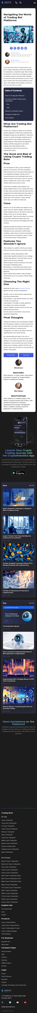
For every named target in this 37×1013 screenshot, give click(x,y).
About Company (6, 951)
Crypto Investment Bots (8, 846)
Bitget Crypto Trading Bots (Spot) (11, 881)
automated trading (24, 288)
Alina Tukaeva (15, 60)
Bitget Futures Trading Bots (9, 884)
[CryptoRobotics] (6, 991)
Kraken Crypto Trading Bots (9, 872)
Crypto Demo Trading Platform (10, 925)
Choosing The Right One (12, 114)
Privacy (3, 973)
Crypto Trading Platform (8, 922)
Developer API (5, 941)
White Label (4, 944)
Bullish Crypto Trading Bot (9, 840)
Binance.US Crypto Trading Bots (10, 864)
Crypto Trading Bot (7, 820)
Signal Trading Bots (7, 852)
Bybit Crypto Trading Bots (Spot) (11, 875)
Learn (3, 912)
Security (3, 966)
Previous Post (11, 355)
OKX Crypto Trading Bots (8, 867)
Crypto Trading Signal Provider (10, 928)
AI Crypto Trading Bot (7, 826)
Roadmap (4, 960)
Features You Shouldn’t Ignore (14, 111)
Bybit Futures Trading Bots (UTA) (11, 878)
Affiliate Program (6, 963)
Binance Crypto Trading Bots (9, 861)
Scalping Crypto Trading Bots (10, 849)
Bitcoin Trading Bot (7, 834)
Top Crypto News (6, 909)
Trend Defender (6, 934)
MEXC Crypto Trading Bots (9, 890)
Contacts (4, 957)
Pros (7, 104)
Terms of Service (6, 976)
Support (3, 914)
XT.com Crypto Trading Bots (9, 896)
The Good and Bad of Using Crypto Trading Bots (15, 100)
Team (3, 954)
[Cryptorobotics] (6, 2)
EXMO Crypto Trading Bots (9, 899)
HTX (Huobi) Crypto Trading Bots (11, 887)
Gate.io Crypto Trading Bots (9, 902)
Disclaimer (4, 979)
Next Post (26, 355)
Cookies (3, 982)
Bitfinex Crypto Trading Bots (9, 893)
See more (31, 485)
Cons (7, 107)
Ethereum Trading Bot (7, 832)
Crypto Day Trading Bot (8, 837)
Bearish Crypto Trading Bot (9, 843)
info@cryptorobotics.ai (8, 1007)
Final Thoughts (9, 118)
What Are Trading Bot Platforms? (14, 95)
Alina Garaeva (15, 53)
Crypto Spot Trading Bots (8, 823)
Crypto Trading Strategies (9, 931)
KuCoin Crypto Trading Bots (9, 870)
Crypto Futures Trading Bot (9, 829)
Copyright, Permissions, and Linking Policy (13, 985)
